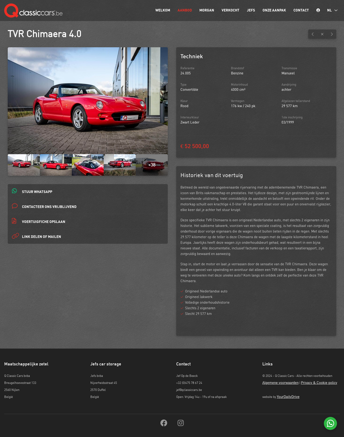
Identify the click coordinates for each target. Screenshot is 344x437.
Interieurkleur (189, 117)
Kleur (184, 101)
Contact (301, 10)
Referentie (187, 68)
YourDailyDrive (288, 397)
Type (183, 84)
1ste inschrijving (292, 117)
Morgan (206, 10)
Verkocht (230, 10)
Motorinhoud (239, 84)
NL (330, 10)
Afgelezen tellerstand (296, 101)
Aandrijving (289, 84)
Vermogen (237, 101)
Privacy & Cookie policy (319, 383)
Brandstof (237, 68)
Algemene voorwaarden (280, 383)
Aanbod (185, 10)
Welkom (162, 10)
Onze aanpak (274, 10)
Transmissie (289, 68)
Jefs (251, 10)
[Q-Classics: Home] (33, 11)
